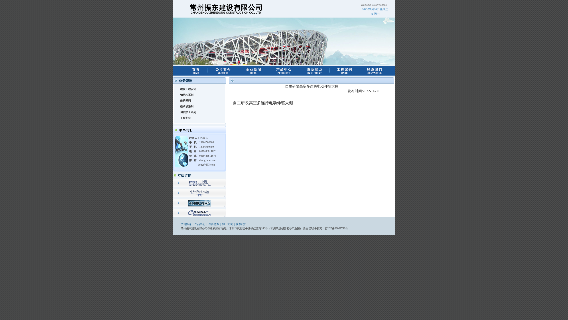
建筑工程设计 (188, 89)
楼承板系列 (186, 106)
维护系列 (185, 100)
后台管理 (308, 228)
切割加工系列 (188, 112)
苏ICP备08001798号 (336, 228)
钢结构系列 (186, 94)
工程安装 (185, 118)
